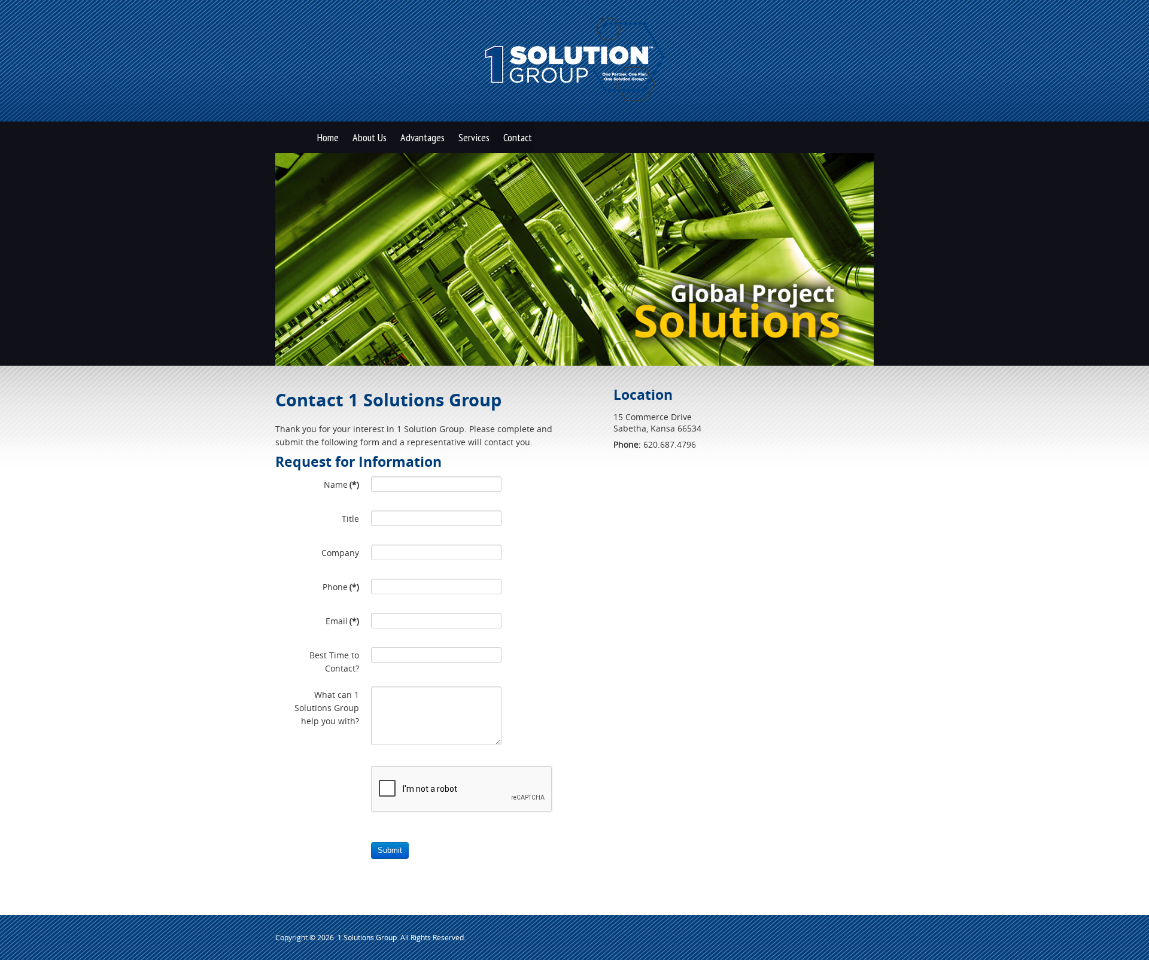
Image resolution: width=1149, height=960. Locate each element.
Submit (390, 850)
